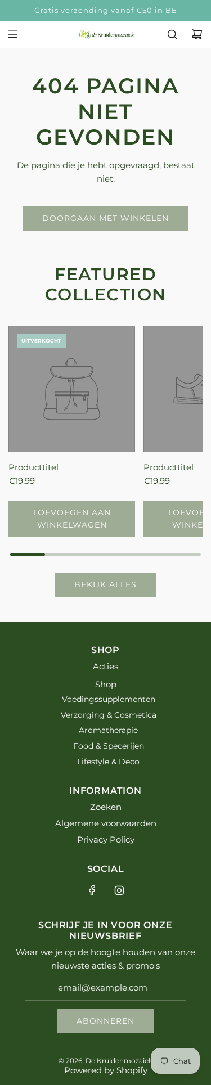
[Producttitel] (71, 389)
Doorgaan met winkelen (105, 218)
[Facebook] (92, 890)
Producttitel (33, 467)
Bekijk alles (105, 584)
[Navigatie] (12, 34)
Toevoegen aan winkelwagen (72, 518)
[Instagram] (119, 890)
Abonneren (105, 1021)
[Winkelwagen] (197, 34)
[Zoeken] (172, 34)
